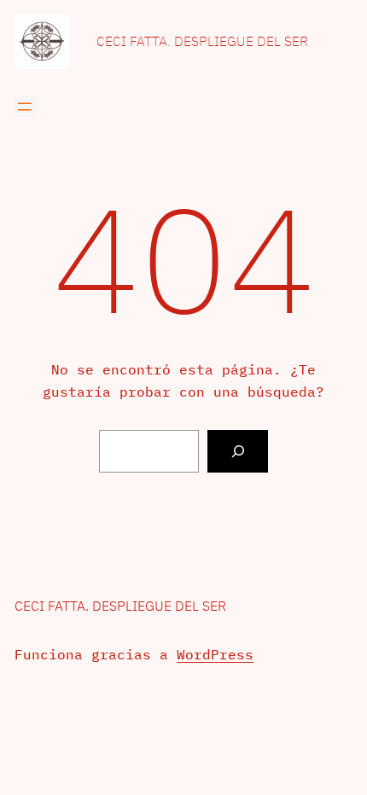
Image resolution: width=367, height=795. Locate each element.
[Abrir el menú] (25, 106)
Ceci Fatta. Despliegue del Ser (202, 40)
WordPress (215, 654)
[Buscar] (237, 451)
